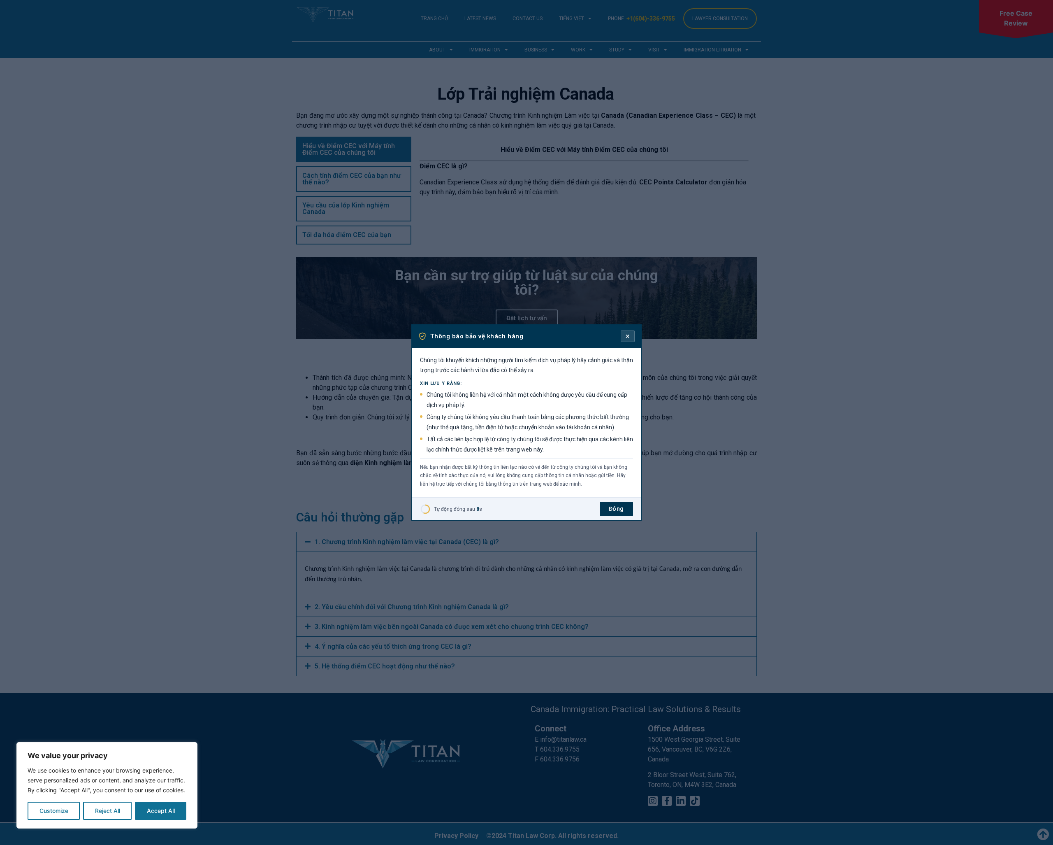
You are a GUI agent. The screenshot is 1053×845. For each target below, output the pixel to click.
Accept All (161, 810)
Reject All (107, 810)
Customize (53, 810)
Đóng (616, 508)
